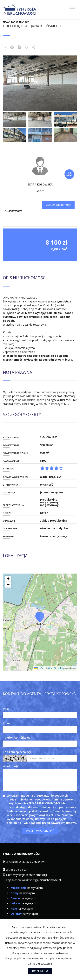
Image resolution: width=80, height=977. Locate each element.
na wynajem (27, 888)
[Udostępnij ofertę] (33, 47)
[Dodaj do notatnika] (26, 47)
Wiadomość (11, 766)
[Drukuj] (12, 47)
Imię (6, 709)
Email (6, 723)
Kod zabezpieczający (17, 752)
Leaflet (40, 668)
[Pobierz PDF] (19, 47)
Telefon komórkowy (16, 737)
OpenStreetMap (56, 668)
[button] (40, 616)
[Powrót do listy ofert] (5, 47)
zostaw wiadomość (58, 204)
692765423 (15, 211)
